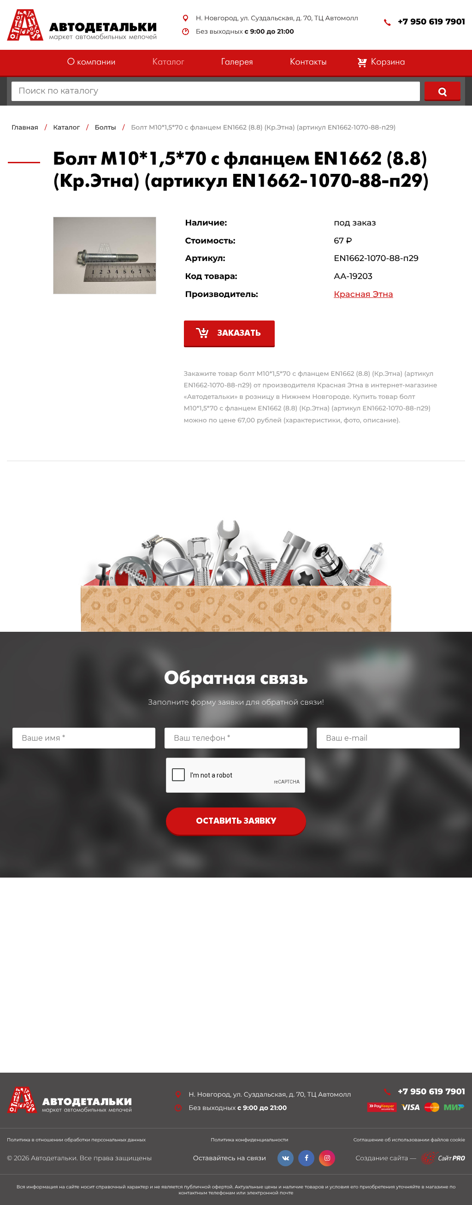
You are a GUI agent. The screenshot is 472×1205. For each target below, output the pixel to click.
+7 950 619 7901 (431, 22)
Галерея (237, 62)
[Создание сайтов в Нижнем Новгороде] (443, 1158)
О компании (91, 62)
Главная (25, 127)
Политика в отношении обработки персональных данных (76, 1140)
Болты (105, 127)
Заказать (239, 334)
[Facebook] (306, 1158)
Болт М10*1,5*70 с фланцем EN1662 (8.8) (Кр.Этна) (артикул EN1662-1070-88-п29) (263, 127)
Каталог (168, 62)
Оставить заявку (236, 821)
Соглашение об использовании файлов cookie (409, 1140)
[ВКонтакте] (285, 1158)
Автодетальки (54, 1158)
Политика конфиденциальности (249, 1140)
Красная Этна (363, 294)
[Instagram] (327, 1158)
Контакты (308, 62)
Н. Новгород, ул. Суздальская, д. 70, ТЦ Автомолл (277, 18)
